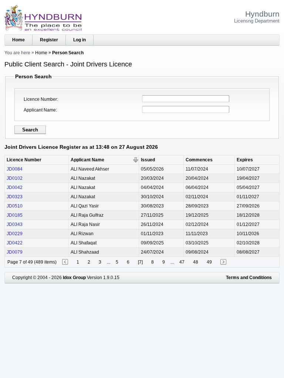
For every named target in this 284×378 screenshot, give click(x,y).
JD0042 (15, 187)
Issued (148, 159)
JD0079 (15, 252)
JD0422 (15, 242)
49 (209, 262)
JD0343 (15, 224)
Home (18, 39)
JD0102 (15, 178)
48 (195, 262)
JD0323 (15, 196)
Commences (199, 159)
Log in (79, 39)
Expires (245, 159)
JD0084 (15, 169)
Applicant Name (40, 110)
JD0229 (15, 233)
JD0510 (15, 206)
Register (49, 39)
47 (182, 262)
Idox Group (74, 277)
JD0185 (15, 215)
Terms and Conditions (249, 277)
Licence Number (40, 99)
